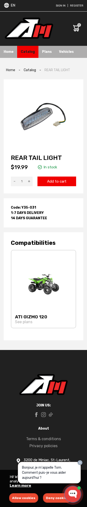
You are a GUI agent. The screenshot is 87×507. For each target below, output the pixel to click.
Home (9, 52)
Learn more (20, 485)
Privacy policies (43, 446)
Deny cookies (57, 498)
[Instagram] (43, 415)
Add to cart (56, 181)
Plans (47, 52)
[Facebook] (36, 415)
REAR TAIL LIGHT (57, 70)
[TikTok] (50, 415)
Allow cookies (23, 498)
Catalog (28, 52)
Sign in (60, 5)
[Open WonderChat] (73, 494)
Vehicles (66, 52)
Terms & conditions (43, 439)
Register (76, 5)
